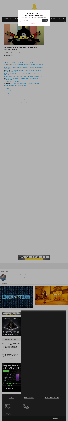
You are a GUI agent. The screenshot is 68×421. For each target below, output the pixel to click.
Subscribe (45, 20)
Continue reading (34, 23)
